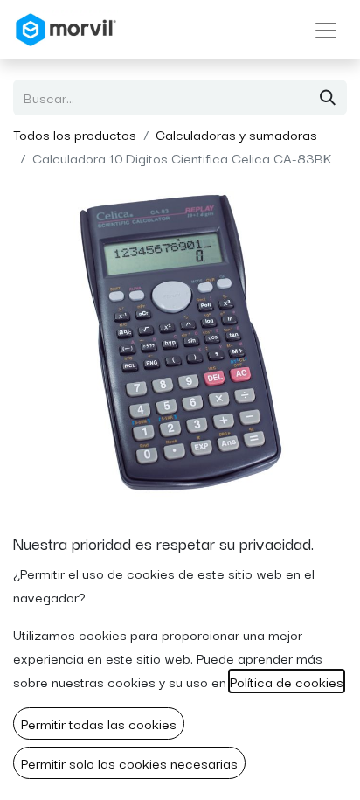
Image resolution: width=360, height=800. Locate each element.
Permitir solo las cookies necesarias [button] (129, 762)
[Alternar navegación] (326, 29)
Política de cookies (286, 681)
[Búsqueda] (327, 97)
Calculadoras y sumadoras (236, 133)
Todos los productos (74, 133)
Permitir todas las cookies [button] (99, 723)
